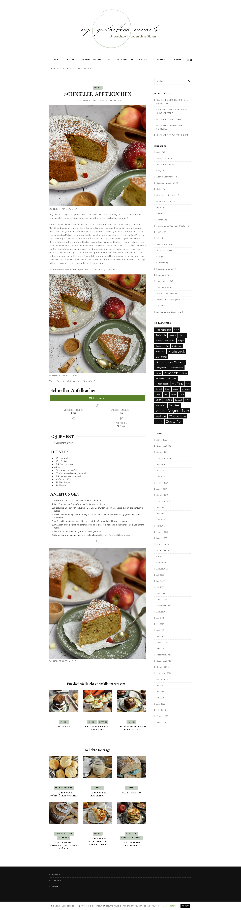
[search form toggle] (191, 60)
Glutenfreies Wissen (119, 60)
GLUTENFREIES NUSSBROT (169, 119)
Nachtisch (159, 389)
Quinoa (181, 394)
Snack (168, 399)
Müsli (158, 238)
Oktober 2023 (162, 495)
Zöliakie (159, 306)
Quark (166, 394)
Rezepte (70, 60)
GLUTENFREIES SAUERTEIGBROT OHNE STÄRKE (63, 845)
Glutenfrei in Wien (164, 201)
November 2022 (163, 550)
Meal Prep (172, 378)
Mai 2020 (160, 698)
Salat (158, 257)
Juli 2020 (160, 685)
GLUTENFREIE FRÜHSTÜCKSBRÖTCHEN (63, 794)
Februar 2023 (162, 532)
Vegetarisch (178, 411)
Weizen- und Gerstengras (167, 300)
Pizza (158, 394)
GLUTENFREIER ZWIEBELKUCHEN (172, 135)
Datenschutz (56, 881)
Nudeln (167, 389)
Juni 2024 (160, 464)
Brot (182, 335)
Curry (158, 171)
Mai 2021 (160, 624)
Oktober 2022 (162, 556)
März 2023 (161, 526)
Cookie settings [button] (170, 906)
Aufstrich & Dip (162, 158)
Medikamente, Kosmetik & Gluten (171, 226)
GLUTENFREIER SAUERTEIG (98, 794)
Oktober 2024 (162, 452)
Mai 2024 (160, 470)
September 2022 (163, 563)
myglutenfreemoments (86, 100)
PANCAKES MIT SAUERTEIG (131, 844)
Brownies (159, 340)
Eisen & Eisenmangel (165, 177)
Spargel (178, 400)
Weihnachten (177, 416)
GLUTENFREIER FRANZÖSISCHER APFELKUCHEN (98, 841)
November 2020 (163, 661)
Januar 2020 (161, 722)
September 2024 (163, 458)
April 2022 (160, 593)
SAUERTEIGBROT (131, 792)
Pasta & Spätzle (163, 244)
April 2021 (160, 630)
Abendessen (163, 329)
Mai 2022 (160, 587)
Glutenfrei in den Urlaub (166, 195)
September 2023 (163, 501)
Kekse (159, 214)
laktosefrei (160, 378)
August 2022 (162, 569)
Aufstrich (161, 335)
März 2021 (160, 636)
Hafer (158, 207)
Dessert (159, 346)
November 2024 (163, 446)
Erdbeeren (177, 346)
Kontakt (178, 60)
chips (181, 340)
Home (55, 60)
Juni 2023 (160, 513)
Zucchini (159, 421)
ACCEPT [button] (185, 906)
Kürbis (184, 373)
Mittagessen (162, 383)
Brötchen (170, 340)
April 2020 (160, 704)
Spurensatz (161, 275)
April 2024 (160, 477)
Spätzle (187, 400)
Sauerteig (98, 788)
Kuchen (97, 88)
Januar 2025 (161, 440)
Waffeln (161, 416)
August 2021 (161, 612)
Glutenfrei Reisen (91, 60)
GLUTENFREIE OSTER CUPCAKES (97, 728)
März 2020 (161, 710)
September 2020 (163, 673)
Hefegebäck (161, 368)
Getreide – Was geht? (165, 183)
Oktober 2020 (162, 667)
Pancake (186, 389)
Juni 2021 (160, 618)
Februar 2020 (162, 716)
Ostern (176, 389)
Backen (172, 335)
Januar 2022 (161, 599)
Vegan (160, 411)
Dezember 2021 (163, 606)
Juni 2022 (160, 581)
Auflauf (159, 152)
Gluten (159, 189)
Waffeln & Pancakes (131, 838)
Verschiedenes (162, 287)
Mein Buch (143, 60)
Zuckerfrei (174, 421)
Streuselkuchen (161, 405)
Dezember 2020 (163, 655)
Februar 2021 (162, 642)
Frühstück (176, 351)
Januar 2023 (161, 538)
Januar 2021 (161, 649)
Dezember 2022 (163, 544)
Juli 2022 (160, 575)
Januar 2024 (161, 489)
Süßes (174, 405)
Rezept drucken (99, 398)
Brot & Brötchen (64, 788)
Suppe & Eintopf (163, 281)
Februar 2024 (162, 483)
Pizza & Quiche (163, 250)
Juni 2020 (160, 692)
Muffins (103, 722)
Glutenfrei (161, 356)
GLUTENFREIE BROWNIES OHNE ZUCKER (131, 728)
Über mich (161, 60)
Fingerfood (160, 351)
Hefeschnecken (176, 368)
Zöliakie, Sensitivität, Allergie (168, 312)
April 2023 (160, 520)
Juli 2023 (160, 507)
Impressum (56, 874)
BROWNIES (64, 726)
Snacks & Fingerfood (165, 269)
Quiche (173, 394)
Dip (167, 346)
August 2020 (162, 679)
